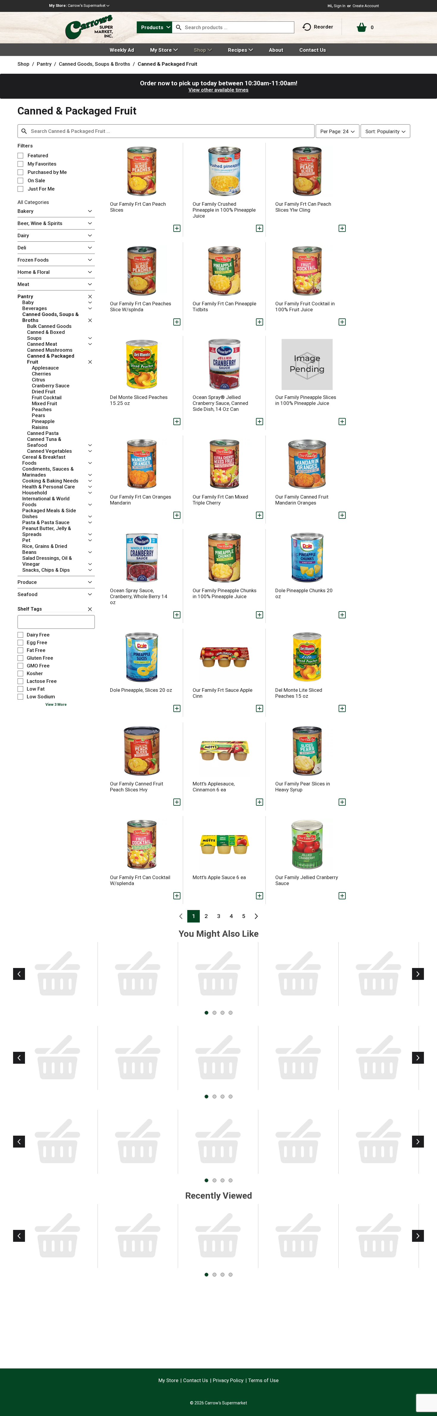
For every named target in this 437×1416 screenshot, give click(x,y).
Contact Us (195, 1380)
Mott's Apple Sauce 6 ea (219, 877)
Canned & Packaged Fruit (167, 64)
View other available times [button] (218, 90)
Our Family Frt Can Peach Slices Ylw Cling (303, 207)
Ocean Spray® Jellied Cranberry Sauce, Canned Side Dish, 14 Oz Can (220, 403)
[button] (88, 5)
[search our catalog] (178, 27)
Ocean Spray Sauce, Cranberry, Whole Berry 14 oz (138, 596)
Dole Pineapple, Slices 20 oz (141, 690)
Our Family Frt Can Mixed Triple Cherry (220, 500)
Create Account (366, 6)
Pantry (44, 64)
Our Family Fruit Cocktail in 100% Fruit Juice (305, 306)
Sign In (339, 6)
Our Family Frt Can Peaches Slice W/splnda (140, 306)
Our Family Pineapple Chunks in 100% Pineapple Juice (225, 593)
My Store (168, 1380)
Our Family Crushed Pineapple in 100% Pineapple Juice (224, 210)
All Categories (33, 202)
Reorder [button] (323, 27)
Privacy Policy (228, 1380)
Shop (23, 64)
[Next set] (256, 916)
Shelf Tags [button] (30, 609)
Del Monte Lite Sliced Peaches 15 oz (298, 693)
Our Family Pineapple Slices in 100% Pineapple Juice (305, 400)
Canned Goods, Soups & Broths (94, 64)
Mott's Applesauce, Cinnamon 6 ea (214, 787)
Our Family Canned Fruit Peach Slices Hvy (136, 787)
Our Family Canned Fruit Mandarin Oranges (301, 500)
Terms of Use (263, 1380)
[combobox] (154, 27)
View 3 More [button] (56, 705)
